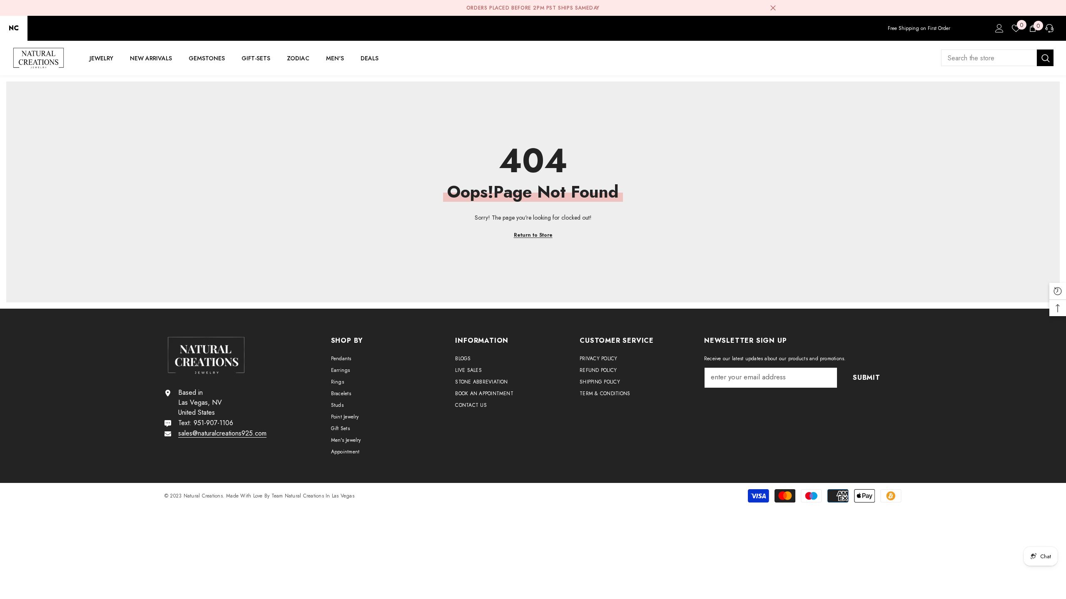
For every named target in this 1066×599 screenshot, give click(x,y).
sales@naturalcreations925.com (222, 433)
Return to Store (533, 235)
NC (14, 28)
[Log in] (999, 28)
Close (773, 8)
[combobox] (989, 58)
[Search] (997, 58)
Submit (866, 377)
